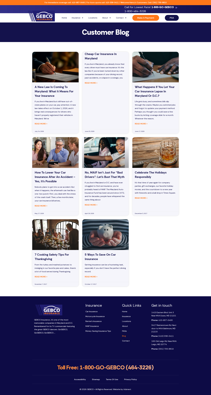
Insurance (76, 17)
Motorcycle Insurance (95, 316)
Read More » (41, 123)
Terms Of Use (112, 379)
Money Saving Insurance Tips (98, 331)
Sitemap (96, 379)
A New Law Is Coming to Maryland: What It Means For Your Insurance (54, 91)
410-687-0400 (78, 2)
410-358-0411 (112, 2)
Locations (92, 17)
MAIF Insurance (92, 326)
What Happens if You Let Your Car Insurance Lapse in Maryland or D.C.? (155, 91)
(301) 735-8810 (159, 2)
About (105, 17)
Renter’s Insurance (93, 321)
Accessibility (80, 379)
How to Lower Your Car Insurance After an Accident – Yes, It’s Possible (55, 177)
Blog (124, 336)
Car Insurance (91, 311)
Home (64, 17)
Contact (120, 17)
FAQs (124, 331)
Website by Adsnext (122, 389)
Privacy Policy (130, 379)
